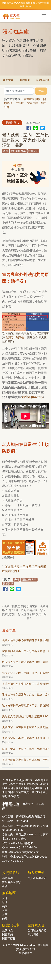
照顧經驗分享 (18, 151)
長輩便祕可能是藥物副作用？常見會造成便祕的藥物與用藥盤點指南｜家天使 (25, 683)
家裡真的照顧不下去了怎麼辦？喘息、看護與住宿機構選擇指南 (25, 651)
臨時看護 (7, 878)
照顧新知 (25, 80)
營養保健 (32, 103)
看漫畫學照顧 (32, 99)
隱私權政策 (25, 953)
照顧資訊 (33, 151)
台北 (5, 898)
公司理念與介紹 (37, 930)
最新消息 (7, 930)
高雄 (5, 918)
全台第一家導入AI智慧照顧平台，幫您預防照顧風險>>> (26, 4)
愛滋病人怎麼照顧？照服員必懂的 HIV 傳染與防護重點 (25, 716)
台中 (5, 910)
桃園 (5, 906)
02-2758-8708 (13, 838)
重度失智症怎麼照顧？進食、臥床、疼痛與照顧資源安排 (25, 694)
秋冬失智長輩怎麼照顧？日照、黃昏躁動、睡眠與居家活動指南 (25, 705)
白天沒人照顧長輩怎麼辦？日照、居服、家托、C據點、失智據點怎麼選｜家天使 (25, 662)
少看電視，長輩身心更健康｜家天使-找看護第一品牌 (37, 612)
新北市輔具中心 (32, 397)
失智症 (20, 103)
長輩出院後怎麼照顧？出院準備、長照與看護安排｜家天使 (14, 610)
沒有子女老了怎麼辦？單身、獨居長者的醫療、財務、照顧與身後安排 (25, 748)
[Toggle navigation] (43, 16)
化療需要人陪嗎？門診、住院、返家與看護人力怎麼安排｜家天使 (25, 672)
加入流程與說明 (37, 878)
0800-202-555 (14, 829)
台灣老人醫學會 (15, 337)
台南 (5, 914)
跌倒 (5, 151)
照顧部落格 (9, 938)
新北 (5, 902)
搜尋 (41, 90)
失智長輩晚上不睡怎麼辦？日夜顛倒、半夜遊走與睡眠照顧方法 (25, 738)
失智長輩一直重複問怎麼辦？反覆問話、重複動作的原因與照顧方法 (25, 727)
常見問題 (33, 934)
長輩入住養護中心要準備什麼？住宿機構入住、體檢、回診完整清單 (25, 640)
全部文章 (8, 80)
